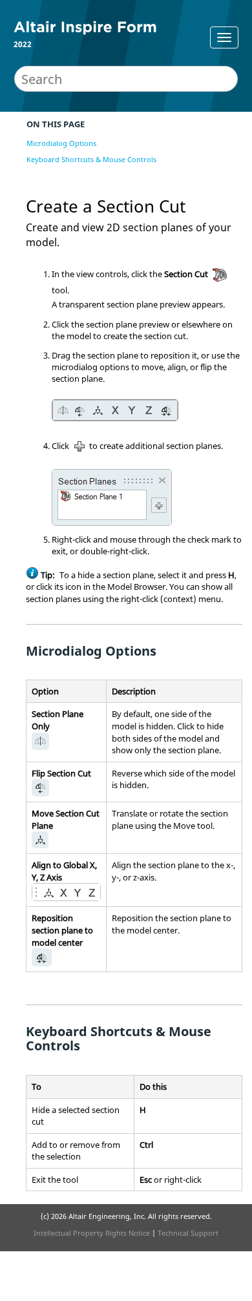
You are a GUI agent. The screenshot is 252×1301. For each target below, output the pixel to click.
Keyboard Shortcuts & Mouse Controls (91, 159)
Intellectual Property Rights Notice (92, 1233)
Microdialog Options (61, 143)
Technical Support (188, 1233)
